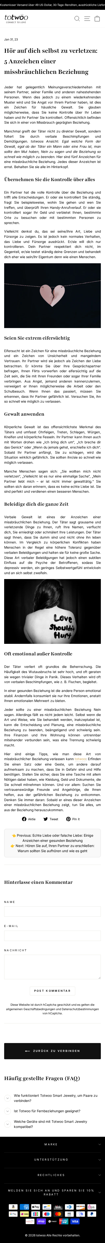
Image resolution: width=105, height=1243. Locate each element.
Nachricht (15, 950)
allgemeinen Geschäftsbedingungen (30, 1009)
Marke (51, 1144)
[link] (16, 18)
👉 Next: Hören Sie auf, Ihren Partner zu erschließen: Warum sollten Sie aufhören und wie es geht (52, 848)
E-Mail (11, 926)
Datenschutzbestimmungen (80, 1009)
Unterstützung (51, 1159)
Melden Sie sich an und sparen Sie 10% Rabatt (51, 1192)
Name (9, 902)
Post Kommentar (52, 990)
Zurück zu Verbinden (56, 1051)
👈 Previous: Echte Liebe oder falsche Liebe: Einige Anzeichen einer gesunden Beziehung (52, 838)
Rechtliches (51, 1175)
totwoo (80, 759)
